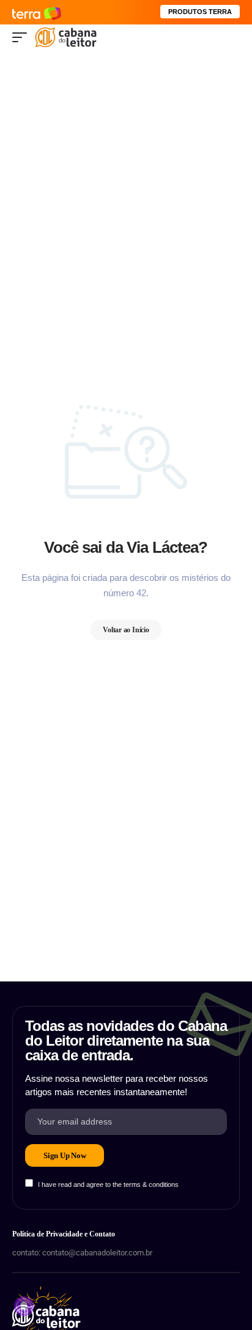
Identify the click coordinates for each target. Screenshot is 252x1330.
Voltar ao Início (126, 630)
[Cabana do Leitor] (65, 37)
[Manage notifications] (24, 1306)
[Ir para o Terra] (36, 12)
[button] (22, 37)
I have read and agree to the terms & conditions (108, 1184)
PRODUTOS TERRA (200, 11)
